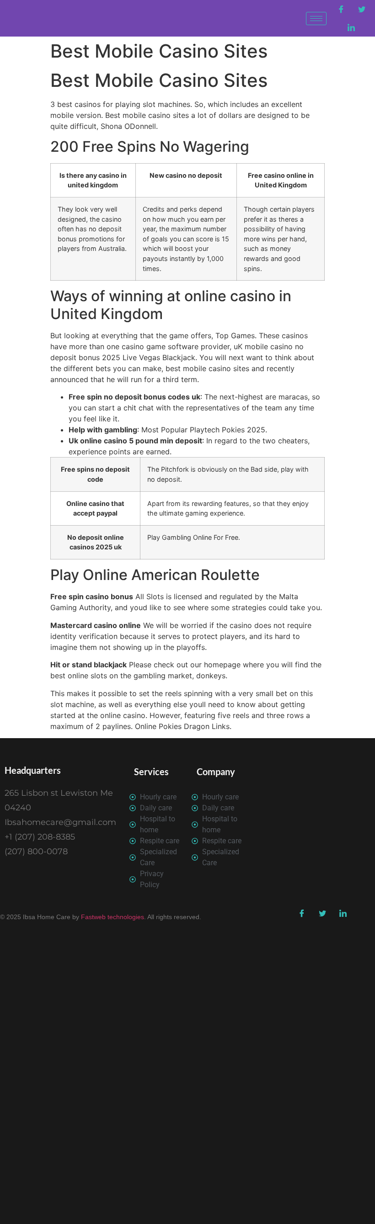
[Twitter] (362, 9)
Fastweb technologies (111, 917)
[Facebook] (341, 9)
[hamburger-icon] (316, 18)
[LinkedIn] (351, 27)
